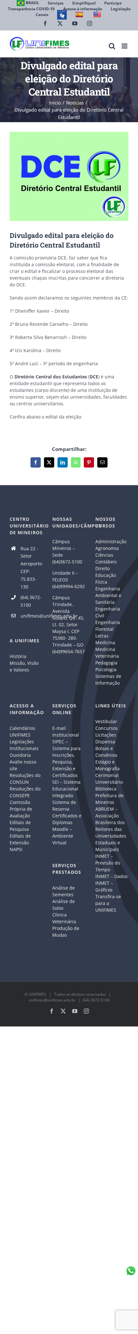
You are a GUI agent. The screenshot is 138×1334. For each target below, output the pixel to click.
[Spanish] (80, 14)
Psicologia (105, 669)
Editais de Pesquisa (20, 825)
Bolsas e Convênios (106, 751)
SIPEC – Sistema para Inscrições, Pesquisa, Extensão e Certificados (66, 758)
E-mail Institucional (65, 731)
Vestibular (106, 721)
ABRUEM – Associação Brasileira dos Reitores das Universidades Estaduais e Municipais (110, 829)
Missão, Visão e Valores (24, 666)
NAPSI (17, 849)
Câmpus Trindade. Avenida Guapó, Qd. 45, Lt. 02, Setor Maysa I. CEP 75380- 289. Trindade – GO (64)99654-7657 (68, 624)
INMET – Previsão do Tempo (107, 863)
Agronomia (107, 548)
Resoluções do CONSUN (25, 778)
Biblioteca (105, 789)
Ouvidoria (20, 755)
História (18, 656)
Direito (102, 568)
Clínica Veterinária (64, 918)
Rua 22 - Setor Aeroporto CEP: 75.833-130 (31, 567)
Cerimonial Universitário (109, 778)
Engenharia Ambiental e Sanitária (108, 595)
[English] (98, 14)
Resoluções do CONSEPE (25, 792)
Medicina (105, 642)
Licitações (105, 735)
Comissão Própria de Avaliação (21, 809)
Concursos (106, 728)
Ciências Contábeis (106, 558)
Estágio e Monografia (107, 765)
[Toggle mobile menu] (125, 46)
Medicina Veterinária (107, 652)
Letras (101, 636)
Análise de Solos (63, 904)
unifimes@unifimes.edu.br (32, 616)
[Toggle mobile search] (112, 46)
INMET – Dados (111, 876)
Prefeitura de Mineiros (109, 798)
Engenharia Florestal (107, 625)
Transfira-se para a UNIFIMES (108, 903)
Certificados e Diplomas (67, 819)
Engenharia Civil (107, 612)
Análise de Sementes (63, 891)
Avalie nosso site (23, 765)
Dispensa (105, 742)
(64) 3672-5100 (31, 601)
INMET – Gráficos (104, 886)
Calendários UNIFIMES (22, 731)
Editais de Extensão (20, 839)
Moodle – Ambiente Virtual (62, 836)
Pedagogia (106, 663)
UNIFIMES (37, 994)
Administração (110, 541)
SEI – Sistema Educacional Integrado (66, 788)
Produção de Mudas (65, 931)
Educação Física (105, 578)
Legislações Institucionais (24, 745)
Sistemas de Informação (108, 679)
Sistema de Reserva (64, 805)
